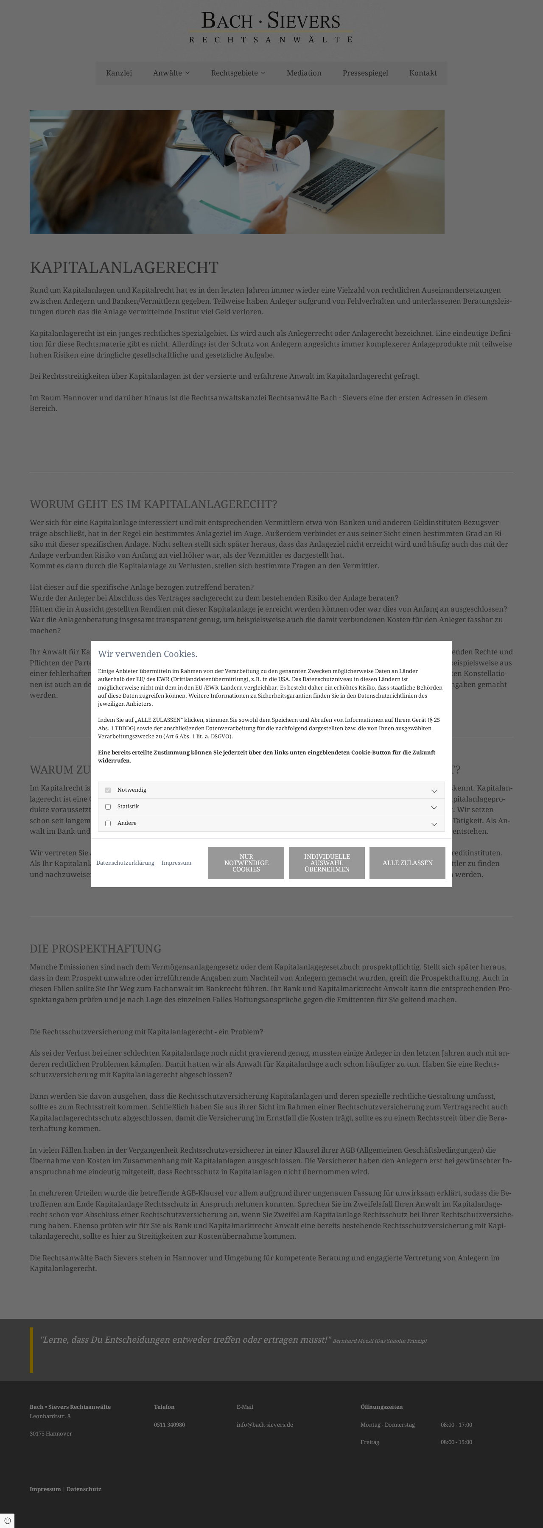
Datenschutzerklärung (125, 863)
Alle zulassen (408, 863)
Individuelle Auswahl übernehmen (327, 863)
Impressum (176, 863)
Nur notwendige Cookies (246, 863)
